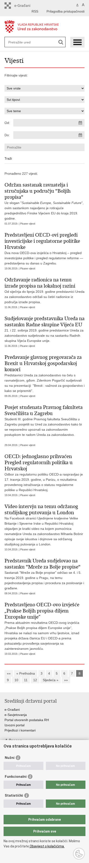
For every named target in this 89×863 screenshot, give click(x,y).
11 (26, 680)
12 (35, 680)
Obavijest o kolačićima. (47, 846)
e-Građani (12, 709)
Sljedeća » (50, 680)
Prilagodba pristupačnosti (65, 11)
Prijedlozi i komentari (20, 730)
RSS (35, 11)
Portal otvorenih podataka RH (27, 720)
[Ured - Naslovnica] (45, 26)
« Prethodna (25, 673)
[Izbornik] (77, 42)
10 (16, 680)
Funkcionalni (16, 776)
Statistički (14, 795)
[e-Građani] (25, 5)
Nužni (9, 758)
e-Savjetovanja (16, 715)
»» (66, 680)
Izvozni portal (14, 725)
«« (9, 673)
